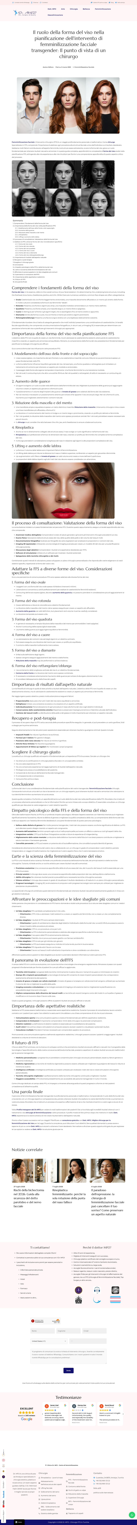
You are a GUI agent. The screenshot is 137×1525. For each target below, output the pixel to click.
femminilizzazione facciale (100, 788)
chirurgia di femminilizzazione (38, 1113)
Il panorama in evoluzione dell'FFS (27, 274)
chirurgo (111, 142)
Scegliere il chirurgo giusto (24, 262)
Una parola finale (21, 282)
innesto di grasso (69, 392)
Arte (63, 9)
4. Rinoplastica (22, 234)
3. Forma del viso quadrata (26, 248)
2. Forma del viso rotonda (26, 246)
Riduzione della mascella (85, 407)
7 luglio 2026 (57, 1187)
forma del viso (109, 151)
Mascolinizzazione (55, 15)
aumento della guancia (62, 593)
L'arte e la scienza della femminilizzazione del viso (33, 270)
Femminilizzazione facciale (84, 67)
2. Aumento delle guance (25, 230)
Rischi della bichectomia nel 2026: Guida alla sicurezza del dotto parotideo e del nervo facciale (29, 1198)
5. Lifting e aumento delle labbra (28, 237)
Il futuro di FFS (20, 279)
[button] (53, 9)
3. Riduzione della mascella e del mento (30, 232)
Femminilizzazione (103, 9)
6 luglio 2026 (96, 1187)
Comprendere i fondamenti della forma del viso (31, 223)
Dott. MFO (52, 9)
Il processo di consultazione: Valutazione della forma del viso (36, 239)
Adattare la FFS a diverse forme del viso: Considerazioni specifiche (38, 242)
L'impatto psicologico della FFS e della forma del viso (33, 267)
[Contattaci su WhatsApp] (132, 1515)
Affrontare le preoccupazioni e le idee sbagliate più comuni (35, 272)
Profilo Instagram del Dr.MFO (29, 1110)
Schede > (3, 1484)
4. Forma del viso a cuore (26, 250)
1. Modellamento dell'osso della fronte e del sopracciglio (35, 228)
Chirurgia (74, 9)
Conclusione (18, 265)
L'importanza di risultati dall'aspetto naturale (30, 257)
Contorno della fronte (25, 673)
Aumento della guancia (25, 611)
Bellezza (86, 9)
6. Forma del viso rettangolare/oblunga (31, 255)
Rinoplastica (21, 435)
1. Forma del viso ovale (24, 244)
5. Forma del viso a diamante (27, 253)
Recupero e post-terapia (23, 260)
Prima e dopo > (3, 1516)
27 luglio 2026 (19, 1187)
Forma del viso (18, 292)
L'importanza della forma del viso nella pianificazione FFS (35, 226)
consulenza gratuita (70, 1120)
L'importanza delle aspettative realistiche (30, 277)
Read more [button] (48, 1423)
